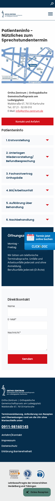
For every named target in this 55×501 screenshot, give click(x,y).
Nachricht (14, 332)
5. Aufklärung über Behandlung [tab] (19, 205)
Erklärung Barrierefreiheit (17, 451)
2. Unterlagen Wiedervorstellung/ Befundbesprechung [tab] (20, 157)
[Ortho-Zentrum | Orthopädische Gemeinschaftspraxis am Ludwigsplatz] (12, 14)
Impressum (8, 440)
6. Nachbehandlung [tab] (20, 220)
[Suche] (51, 3)
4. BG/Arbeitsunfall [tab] (19, 190)
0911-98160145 (15, 426)
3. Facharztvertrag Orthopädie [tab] (19, 176)
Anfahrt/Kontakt (12, 435)
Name (11, 306)
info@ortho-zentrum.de (29, 111)
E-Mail (12, 319)
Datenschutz (9, 446)
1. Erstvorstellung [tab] (18, 140)
